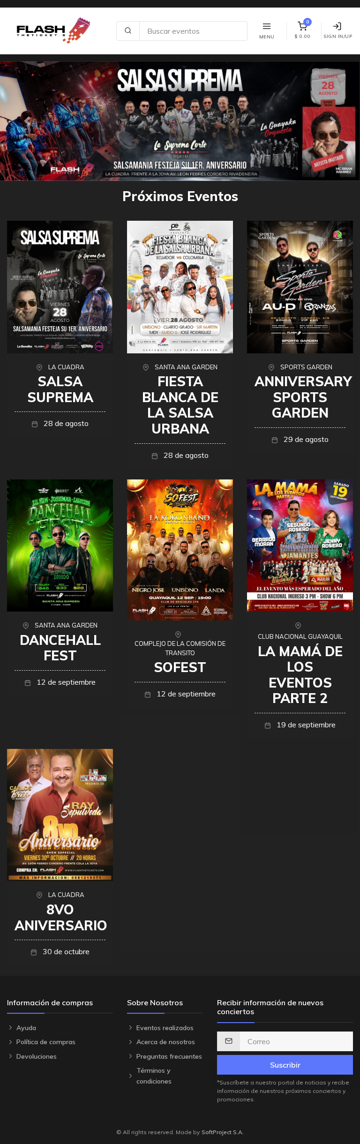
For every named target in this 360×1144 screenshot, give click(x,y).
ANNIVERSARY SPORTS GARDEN (303, 397)
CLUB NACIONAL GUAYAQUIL (300, 636)
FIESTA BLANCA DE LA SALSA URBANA (180, 405)
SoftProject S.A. (223, 1132)
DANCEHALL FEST (60, 648)
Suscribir (285, 1064)
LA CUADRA (66, 367)
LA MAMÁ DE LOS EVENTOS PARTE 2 (300, 675)
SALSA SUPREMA (60, 389)
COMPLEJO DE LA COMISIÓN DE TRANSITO (180, 648)
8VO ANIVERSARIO (61, 917)
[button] (27, 121)
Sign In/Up (337, 36)
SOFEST (180, 667)
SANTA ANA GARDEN (186, 367)
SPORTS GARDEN (306, 367)
